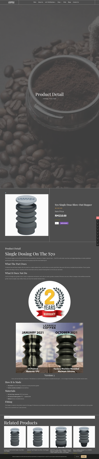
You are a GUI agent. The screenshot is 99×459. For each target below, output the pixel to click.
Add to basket (64, 223)
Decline (77, 456)
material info (28, 396)
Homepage (45, 98)
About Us (40, 2)
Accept (83, 456)
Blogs (69, 2)
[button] (5, 193)
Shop (59, 2)
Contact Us (76, 2)
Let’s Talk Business (50, 2)
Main (35, 2)
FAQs (64, 2)
